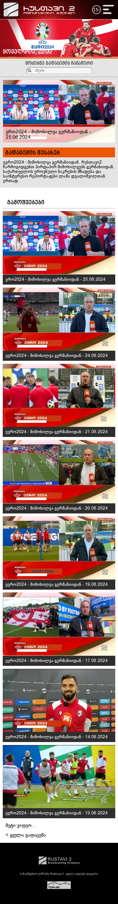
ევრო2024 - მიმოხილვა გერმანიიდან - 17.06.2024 (56, 661)
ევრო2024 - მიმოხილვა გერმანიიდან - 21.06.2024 (56, 432)
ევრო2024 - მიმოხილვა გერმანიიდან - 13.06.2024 (56, 813)
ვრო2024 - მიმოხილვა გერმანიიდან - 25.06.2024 (55, 279)
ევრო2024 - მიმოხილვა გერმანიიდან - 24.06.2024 (56, 356)
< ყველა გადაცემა (25, 835)
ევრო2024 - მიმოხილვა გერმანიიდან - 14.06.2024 (56, 737)
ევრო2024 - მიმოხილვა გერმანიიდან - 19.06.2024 (56, 585)
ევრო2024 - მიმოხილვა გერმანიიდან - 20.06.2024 (56, 508)
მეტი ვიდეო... (20, 825)
